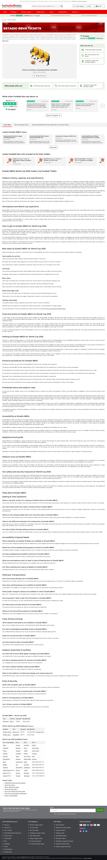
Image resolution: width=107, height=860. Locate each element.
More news (53, 147)
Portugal (5, 756)
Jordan (26, 770)
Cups (51, 12)
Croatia (18, 745)
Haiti (33, 756)
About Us (75, 12)
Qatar (25, 762)
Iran (17, 765)
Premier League (26, 12)
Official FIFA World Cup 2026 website (15, 783)
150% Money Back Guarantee (79, 1)
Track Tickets (80, 6)
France (5, 751)
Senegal (18, 759)
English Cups (40, 12)
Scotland (26, 745)
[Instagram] (80, 831)
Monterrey (6, 721)
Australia (26, 765)
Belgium (5, 765)
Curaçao (34, 753)
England (5, 753)
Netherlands (6, 759)
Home (5, 12)
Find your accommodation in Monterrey (16, 793)
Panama (34, 759)
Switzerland (19, 767)
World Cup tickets (10, 785)
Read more (5, 41)
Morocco (18, 748)
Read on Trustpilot (52, 115)
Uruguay (18, 751)
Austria (18, 770)
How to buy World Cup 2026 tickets (55, 308)
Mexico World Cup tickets (12, 787)
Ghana (34, 745)
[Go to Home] (12, 6)
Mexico (12, 721)
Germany (5, 767)
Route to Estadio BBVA (11, 795)
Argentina (5, 748)
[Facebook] (83, 831)
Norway (18, 773)
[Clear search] (62, 6)
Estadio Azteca (7, 732)
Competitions (62, 12)
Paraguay (26, 773)
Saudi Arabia (27, 759)
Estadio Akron (7, 735)
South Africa (35, 751)
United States (7, 770)
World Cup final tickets (11, 789)
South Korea (19, 762)
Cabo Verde (35, 748)
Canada (5, 776)
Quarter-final (40, 732)
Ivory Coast (27, 756)
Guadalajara (16, 735)
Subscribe (100, 810)
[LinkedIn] (86, 831)
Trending (13, 12)
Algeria (26, 753)
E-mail (51, 807)
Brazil (4, 762)
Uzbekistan (27, 767)
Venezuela (26, 776)
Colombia (18, 753)
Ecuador (18, 776)
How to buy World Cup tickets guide (15, 791)
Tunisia (26, 751)
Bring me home (40, 76)
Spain (4, 745)
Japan (17, 756)
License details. (87, 858)
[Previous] (23, 105)
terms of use (24, 857)
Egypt (25, 748)
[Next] (102, 105)
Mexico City (16, 732)
